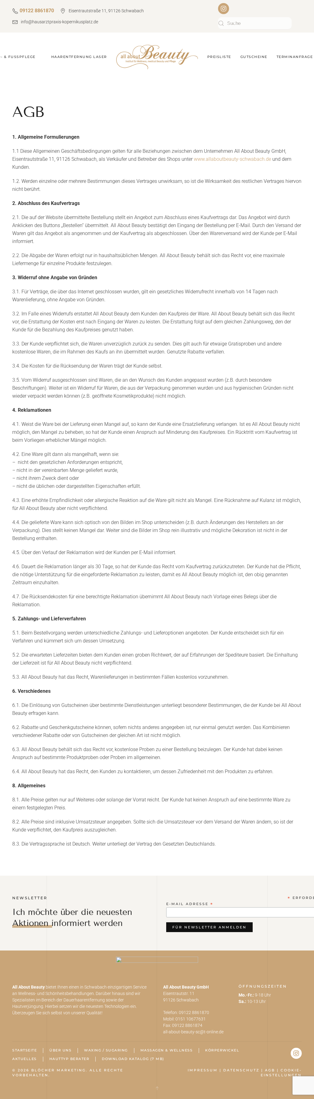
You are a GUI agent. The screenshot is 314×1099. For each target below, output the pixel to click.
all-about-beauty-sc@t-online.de (193, 1031)
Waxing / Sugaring (106, 1050)
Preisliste (219, 57)
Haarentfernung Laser (79, 57)
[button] (157, 1088)
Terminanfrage (295, 57)
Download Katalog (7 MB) (133, 1059)
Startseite (24, 1050)
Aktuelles (24, 1059)
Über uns (60, 1050)
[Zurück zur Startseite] (157, 57)
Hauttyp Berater (69, 1059)
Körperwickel (222, 1050)
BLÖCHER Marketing (58, 1070)
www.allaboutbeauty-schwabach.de (232, 159)
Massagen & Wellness (166, 1050)
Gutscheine (253, 57)
